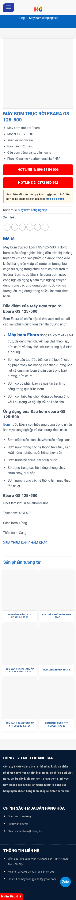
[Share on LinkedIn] (45, 227)
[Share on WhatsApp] (7, 227)
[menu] (8, 8)
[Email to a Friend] (29, 227)
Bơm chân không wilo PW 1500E (56, 616)
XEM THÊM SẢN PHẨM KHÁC (25, 543)
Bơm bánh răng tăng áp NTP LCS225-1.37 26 (19, 724)
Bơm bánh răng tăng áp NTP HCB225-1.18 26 (19, 670)
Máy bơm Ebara (23, 334)
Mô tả (9, 238)
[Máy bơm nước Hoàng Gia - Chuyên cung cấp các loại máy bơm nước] (38, 7)
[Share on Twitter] (22, 227)
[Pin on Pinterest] (37, 227)
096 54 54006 (55, 198)
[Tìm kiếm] (71, 7)
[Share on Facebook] (14, 227)
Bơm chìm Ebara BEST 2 (56, 670)
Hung (21, 18)
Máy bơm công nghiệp (43, 18)
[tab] (38, 239)
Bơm (6, 424)
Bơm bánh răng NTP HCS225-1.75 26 (19, 616)
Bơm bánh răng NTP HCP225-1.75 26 (56, 724)
